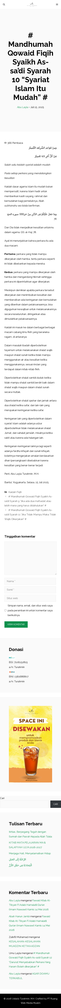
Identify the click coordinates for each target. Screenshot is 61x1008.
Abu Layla (22, 107)
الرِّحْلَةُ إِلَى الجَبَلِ (17, 859)
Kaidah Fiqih (15, 492)
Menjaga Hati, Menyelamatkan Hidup (30, 853)
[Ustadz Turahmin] (32, 4)
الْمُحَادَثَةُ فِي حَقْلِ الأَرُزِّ (20, 865)
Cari (2, 798)
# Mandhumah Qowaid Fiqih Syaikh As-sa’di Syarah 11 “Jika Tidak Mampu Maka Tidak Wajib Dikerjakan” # (30, 515)
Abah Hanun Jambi (19, 916)
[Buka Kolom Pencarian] (4, 4)
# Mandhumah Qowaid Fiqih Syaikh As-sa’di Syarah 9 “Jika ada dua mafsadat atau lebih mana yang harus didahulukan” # (28, 501)
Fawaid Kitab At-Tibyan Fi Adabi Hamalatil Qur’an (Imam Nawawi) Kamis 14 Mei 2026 (30, 905)
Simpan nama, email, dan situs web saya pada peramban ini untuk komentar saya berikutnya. (30, 610)
